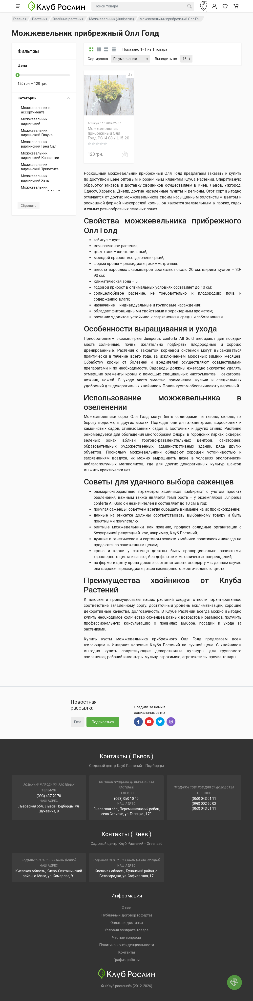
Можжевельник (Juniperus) (111, 19)
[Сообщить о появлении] (125, 154)
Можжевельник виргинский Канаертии (40, 155)
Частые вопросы (126, 937)
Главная (19, 19)
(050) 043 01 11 (204, 799)
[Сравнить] (130, 74)
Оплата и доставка (126, 922)
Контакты (126, 952)
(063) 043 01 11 (204, 808)
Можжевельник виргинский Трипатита (40, 166)
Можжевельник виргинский (34, 121)
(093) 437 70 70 (49, 796)
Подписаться (102, 722)
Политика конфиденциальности (126, 945)
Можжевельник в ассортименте (35, 110)
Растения (39, 19)
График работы (126, 959)
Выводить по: (166, 59)
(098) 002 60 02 (204, 803)
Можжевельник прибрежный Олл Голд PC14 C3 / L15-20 (108, 133)
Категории (27, 98)
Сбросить (29, 206)
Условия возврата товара (126, 930)
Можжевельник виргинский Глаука (37, 132)
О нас (126, 908)
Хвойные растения (68, 19)
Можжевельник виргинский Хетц (35, 178)
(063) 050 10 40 (126, 799)
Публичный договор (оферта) (126, 915)
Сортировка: (98, 59)
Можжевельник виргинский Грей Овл (38, 144)
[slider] (18, 75)
